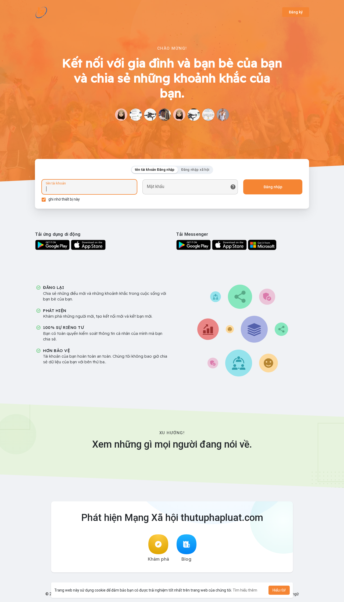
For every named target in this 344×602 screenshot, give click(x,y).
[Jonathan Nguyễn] (194, 114)
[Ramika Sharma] (121, 114)
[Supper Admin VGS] (165, 114)
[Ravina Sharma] (223, 114)
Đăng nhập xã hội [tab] (195, 170)
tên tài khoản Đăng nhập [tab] (155, 170)
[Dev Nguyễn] (150, 114)
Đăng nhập (273, 187)
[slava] (179, 114)
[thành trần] (136, 114)
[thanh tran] (208, 114)
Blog (186, 559)
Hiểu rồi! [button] (279, 590)
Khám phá (158, 559)
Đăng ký (296, 12)
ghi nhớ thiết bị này (64, 199)
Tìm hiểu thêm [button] (245, 590)
